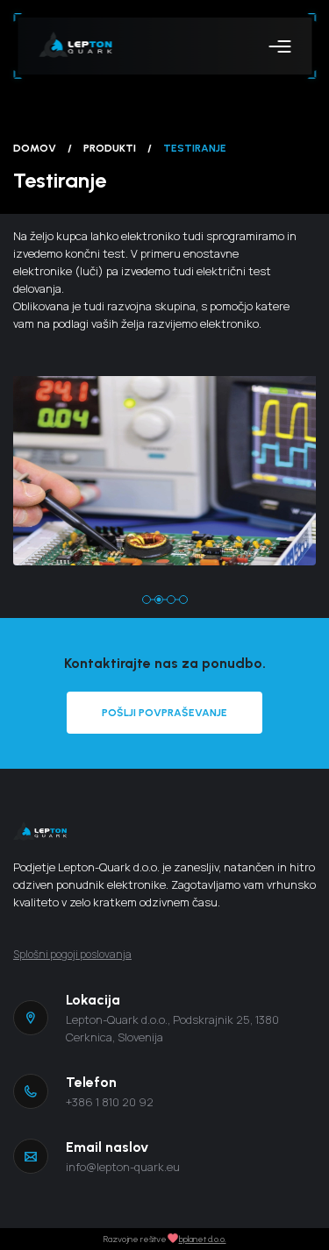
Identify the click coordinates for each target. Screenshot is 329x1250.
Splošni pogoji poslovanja (72, 954)
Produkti (109, 148)
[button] (146, 599)
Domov (34, 148)
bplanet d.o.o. (202, 1239)
